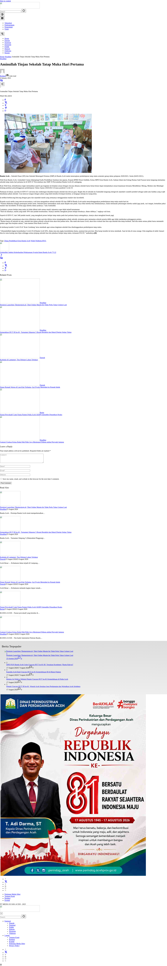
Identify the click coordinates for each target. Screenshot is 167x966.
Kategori (8, 921)
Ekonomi (12, 931)
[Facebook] (5, 100)
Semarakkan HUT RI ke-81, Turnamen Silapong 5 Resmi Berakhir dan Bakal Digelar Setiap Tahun (35, 332)
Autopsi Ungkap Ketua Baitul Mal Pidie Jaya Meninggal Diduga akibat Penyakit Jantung (32, 442)
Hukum (12, 929)
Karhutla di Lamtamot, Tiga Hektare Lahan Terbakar (19, 360)
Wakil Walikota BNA (38, 241)
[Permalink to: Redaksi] (2, 73)
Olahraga (12, 933)
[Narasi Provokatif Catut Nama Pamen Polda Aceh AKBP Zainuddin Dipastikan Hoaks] (20, 413)
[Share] (2, 84)
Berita (42, 413)
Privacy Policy (14, 946)
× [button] (1, 913)
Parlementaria (9, 25)
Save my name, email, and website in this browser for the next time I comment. (31, 479)
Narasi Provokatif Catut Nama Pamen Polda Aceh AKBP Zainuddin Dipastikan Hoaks (31, 415)
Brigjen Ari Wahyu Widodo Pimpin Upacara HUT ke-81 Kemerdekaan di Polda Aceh (37, 679)
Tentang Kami (10, 896)
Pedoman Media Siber (12, 894)
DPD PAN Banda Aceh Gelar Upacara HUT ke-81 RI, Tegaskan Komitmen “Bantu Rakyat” (39, 665)
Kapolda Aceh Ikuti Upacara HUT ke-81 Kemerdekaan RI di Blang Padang (33, 672)
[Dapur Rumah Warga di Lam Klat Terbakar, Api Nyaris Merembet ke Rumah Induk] (20, 385)
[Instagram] (5, 888)
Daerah (42, 358)
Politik (11, 927)
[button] (23, 11)
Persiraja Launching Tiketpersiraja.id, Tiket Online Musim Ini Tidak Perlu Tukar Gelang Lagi (33, 305)
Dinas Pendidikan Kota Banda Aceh (17, 241)
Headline (3, 59)
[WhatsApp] (5, 111)
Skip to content (5, 1)
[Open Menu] (2, 18)
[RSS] (5, 890)
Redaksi (3, 76)
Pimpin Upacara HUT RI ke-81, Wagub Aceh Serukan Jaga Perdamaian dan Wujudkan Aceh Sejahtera (43, 686)
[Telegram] (5, 105)
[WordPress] (5, 886)
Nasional (12, 925)
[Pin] (6, 109)
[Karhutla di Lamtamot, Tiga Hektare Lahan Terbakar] (20, 358)
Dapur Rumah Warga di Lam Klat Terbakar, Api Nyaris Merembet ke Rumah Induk (30, 387)
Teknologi (8, 23)
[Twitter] (6, 103)
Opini (7, 29)
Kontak (7, 900)
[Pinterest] (5, 884)
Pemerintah (9, 27)
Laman (7, 935)
